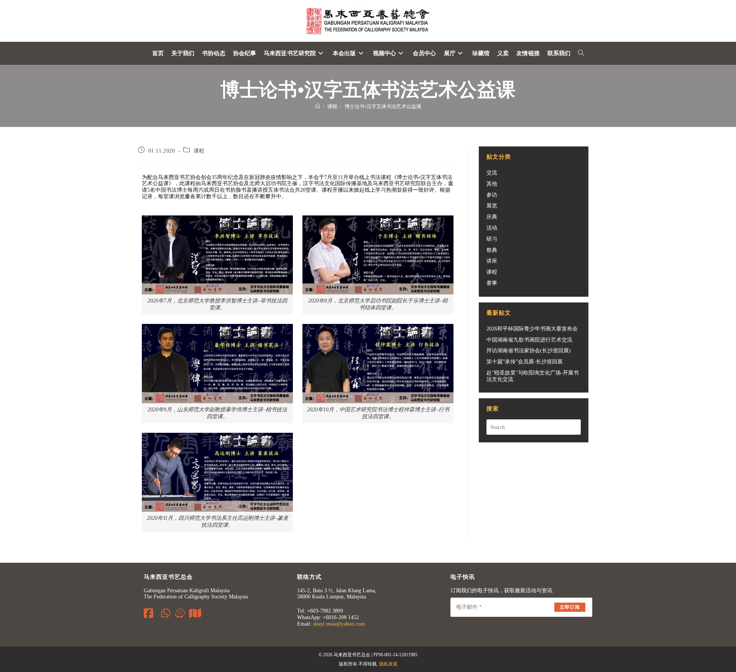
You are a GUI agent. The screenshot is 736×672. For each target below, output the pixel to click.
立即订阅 (570, 607)
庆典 (491, 217)
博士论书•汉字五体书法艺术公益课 (383, 106)
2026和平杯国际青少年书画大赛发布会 (532, 329)
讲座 (491, 261)
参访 (491, 195)
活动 (491, 228)
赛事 (491, 283)
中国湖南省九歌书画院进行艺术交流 (529, 340)
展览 (491, 206)
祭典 (491, 250)
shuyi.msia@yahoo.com (339, 624)
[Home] (317, 106)
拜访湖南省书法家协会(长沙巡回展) (528, 350)
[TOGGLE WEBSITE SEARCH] (581, 53)
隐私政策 (388, 664)
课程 (199, 151)
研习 (491, 239)
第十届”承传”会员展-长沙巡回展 (524, 362)
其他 (491, 184)
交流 (491, 173)
